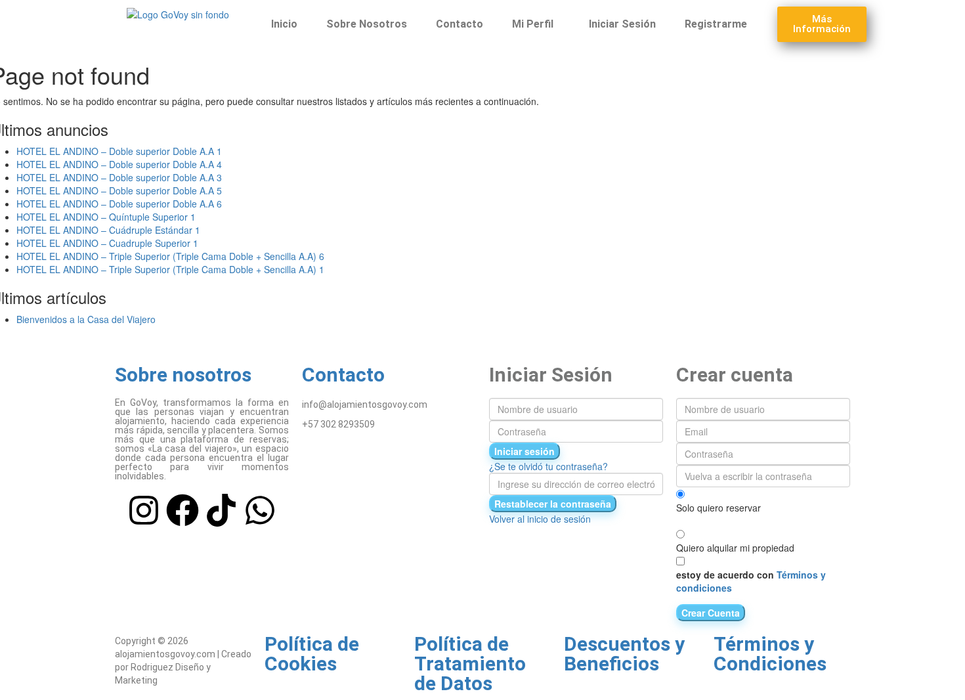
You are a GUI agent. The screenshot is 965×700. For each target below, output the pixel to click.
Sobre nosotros (183, 374)
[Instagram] (143, 510)
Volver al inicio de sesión (540, 518)
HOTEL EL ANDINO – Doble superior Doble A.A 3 (119, 177)
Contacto (459, 24)
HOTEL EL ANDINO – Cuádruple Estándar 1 (108, 229)
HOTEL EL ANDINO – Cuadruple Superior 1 (107, 243)
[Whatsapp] (260, 510)
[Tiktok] (221, 510)
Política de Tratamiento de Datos (470, 663)
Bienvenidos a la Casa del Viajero (86, 319)
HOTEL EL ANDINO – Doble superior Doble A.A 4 (119, 164)
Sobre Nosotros (366, 24)
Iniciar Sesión (622, 24)
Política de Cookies (312, 653)
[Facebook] (182, 510)
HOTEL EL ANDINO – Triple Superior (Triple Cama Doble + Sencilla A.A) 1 (170, 269)
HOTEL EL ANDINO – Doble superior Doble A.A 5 (119, 190)
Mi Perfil (532, 24)
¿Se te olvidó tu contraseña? (548, 466)
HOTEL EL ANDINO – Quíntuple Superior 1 (106, 216)
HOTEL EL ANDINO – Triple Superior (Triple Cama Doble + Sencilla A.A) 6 (170, 256)
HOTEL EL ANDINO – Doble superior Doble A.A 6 (119, 203)
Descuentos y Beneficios (624, 653)
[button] (536, 24)
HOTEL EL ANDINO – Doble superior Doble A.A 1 (119, 151)
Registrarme (716, 24)
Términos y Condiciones (770, 653)
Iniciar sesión (524, 451)
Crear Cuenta (710, 612)
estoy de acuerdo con (751, 581)
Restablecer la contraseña (552, 503)
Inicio (284, 24)
